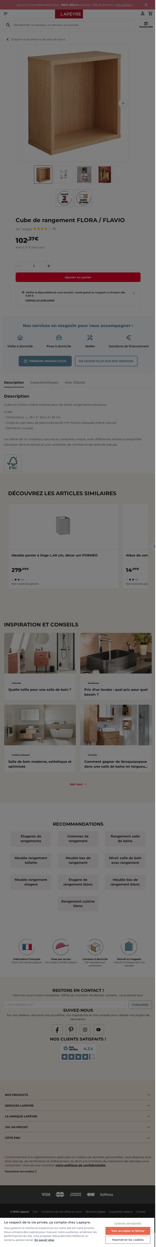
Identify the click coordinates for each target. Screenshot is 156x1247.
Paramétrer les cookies (128, 1239)
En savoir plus (44, 1240)
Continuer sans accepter (127, 1223)
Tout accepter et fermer (128, 1230)
